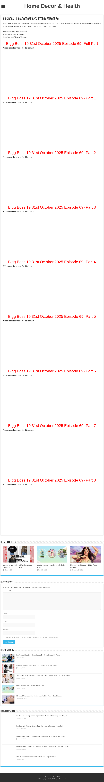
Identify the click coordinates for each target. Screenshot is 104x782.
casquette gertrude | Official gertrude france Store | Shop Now (17, 566)
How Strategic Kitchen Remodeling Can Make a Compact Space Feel (39, 726)
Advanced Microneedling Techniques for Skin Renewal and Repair (39, 696)
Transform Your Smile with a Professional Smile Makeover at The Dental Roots (43, 675)
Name (5, 613)
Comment (7, 591)
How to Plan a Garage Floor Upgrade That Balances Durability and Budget (41, 716)
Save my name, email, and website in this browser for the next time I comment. (32, 637)
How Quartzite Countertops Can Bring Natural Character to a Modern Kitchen (42, 746)
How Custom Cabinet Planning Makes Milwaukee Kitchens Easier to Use (41, 736)
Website (5, 629)
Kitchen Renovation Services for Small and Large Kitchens (36, 757)
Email (5, 621)
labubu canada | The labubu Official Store (30, 686)
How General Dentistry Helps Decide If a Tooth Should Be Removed (39, 655)
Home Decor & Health (52, 6)
